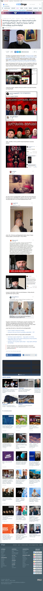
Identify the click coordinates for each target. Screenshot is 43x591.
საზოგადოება (18, 18)
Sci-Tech (22, 18)
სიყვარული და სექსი (26, 564)
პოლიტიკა (35, 10)
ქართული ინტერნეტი (32, 18)
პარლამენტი (3, 550)
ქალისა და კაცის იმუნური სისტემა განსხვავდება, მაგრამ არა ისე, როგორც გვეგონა (8, 423)
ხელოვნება (13, 561)
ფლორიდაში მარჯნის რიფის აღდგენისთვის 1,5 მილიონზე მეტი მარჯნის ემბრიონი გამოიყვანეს (35, 478)
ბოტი (11, 351)
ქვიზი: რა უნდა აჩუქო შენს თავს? (8, 459)
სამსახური (24, 563)
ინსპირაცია (24, 565)
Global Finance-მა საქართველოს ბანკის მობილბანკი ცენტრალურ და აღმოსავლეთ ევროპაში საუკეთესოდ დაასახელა (8, 532)
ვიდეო (21, 8)
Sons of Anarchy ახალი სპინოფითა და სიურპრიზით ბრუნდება (8, 496)
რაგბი (13, 566)
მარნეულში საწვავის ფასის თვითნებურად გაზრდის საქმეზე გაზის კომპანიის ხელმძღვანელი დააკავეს (21, 441)
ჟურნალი (13, 8)
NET (18, 8)
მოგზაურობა (24, 557)
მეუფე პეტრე (18, 351)
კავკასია (2, 553)
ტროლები (14, 351)
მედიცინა (24, 551)
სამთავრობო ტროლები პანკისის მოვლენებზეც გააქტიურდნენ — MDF (21, 332)
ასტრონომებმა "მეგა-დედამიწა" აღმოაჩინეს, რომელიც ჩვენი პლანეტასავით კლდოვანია (21, 459)
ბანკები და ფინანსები (15, 550)
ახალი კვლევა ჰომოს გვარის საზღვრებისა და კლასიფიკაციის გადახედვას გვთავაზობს (8, 514)
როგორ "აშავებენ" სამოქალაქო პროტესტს (16, 330)
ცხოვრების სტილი (26, 555)
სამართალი (3, 564)
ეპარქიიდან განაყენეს (29, 55)
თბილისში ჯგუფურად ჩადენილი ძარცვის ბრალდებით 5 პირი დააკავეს (35, 532)
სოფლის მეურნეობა (15, 553)
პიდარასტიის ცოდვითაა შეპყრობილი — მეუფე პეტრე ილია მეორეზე (21, 336)
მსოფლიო (2, 552)
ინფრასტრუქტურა (4, 565)
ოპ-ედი (25, 8)
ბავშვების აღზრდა (25, 552)
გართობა (24, 561)
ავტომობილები (25, 558)
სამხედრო (2, 556)
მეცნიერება (13, 558)
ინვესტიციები (6, 6)
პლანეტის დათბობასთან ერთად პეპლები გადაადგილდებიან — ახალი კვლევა (21, 423)
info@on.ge (7, 580)
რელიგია (13, 18)
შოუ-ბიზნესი (13, 562)
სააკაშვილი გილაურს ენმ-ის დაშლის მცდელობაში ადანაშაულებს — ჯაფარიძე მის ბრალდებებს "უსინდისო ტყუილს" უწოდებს (21, 532)
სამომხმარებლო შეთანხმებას (19, 582)
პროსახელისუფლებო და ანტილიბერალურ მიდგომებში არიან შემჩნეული (22, 60)
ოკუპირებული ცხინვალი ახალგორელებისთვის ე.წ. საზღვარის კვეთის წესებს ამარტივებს (8, 441)
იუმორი (24, 562)
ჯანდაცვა (2, 561)
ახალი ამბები (7, 8)
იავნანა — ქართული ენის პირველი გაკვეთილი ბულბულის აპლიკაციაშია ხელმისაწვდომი (35, 441)
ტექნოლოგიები (14, 556)
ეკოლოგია (2, 558)
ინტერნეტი (26, 18)
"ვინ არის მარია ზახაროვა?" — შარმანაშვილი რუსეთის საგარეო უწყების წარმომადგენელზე (21, 478)
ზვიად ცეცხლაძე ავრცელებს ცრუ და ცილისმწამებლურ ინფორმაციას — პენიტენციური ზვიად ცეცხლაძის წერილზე (35, 459)
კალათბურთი (14, 567)
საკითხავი (35, 8)
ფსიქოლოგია (25, 550)
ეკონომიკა (14, 549)
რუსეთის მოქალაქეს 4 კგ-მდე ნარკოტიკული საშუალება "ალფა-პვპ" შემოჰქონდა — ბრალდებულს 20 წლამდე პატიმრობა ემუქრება (10, 386)
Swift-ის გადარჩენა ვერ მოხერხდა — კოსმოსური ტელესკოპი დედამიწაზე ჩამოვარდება (21, 496)
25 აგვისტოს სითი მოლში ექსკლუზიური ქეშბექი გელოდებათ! (26, 401)
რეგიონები (2, 563)
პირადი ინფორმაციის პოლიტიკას (6, 583)
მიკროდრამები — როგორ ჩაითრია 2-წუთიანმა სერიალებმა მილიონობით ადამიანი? (35, 423)
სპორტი (13, 564)
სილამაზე (24, 556)
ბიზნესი (13, 551)
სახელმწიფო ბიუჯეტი (15, 552)
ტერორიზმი (3, 551)
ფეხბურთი (13, 565)
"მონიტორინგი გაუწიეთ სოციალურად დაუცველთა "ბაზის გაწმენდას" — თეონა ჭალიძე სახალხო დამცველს (21, 514)
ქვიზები (30, 8)
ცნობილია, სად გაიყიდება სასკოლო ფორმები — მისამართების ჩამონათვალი (10, 401)
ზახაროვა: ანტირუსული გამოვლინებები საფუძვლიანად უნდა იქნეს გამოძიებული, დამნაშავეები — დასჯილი (35, 496)
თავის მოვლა (25, 553)
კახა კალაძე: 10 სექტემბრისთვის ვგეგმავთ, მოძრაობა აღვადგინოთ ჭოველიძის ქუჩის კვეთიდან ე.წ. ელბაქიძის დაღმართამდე (35, 514)
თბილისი (2, 562)
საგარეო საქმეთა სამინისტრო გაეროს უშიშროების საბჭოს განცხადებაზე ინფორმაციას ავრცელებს (26, 385)
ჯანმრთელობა (26, 549)
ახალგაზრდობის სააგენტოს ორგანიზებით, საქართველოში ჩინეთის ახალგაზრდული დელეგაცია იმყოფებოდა (8, 478)
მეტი (38, 10)
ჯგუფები (5, 4)
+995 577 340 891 (12, 580)
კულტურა (14, 560)
